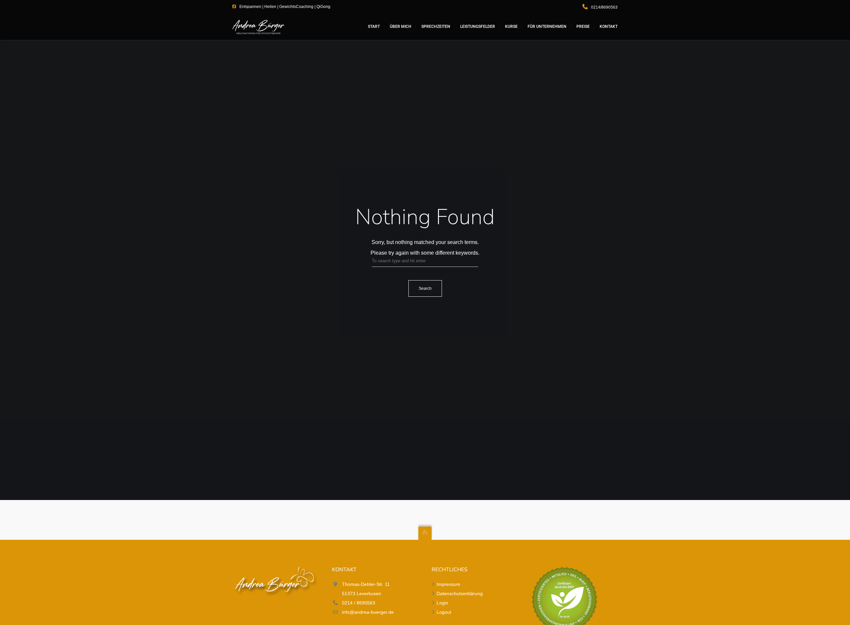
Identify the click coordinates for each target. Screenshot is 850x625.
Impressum (448, 584)
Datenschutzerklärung (460, 593)
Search (425, 288)
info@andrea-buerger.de (368, 612)
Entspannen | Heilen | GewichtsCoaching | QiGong (284, 6)
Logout (444, 612)
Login (442, 602)
